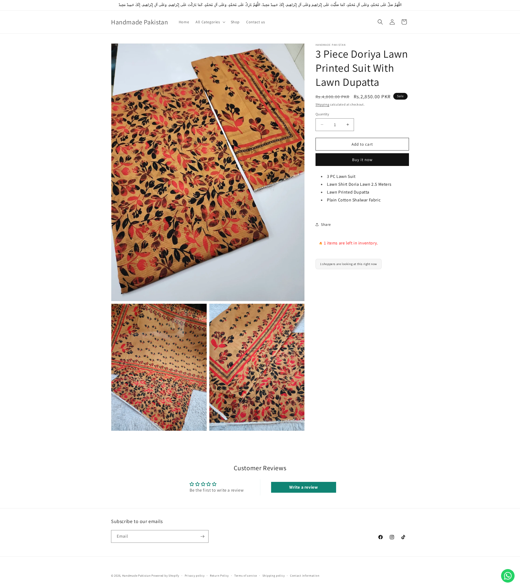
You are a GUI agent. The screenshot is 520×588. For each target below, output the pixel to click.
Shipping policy (273, 575)
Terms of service (245, 575)
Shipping (322, 104)
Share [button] (326, 224)
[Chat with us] (508, 576)
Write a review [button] (303, 487)
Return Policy (219, 575)
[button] (209, 22)
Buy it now (362, 159)
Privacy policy (195, 575)
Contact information (304, 575)
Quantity (322, 114)
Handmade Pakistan (136, 575)
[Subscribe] (202, 536)
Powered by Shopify (165, 575)
